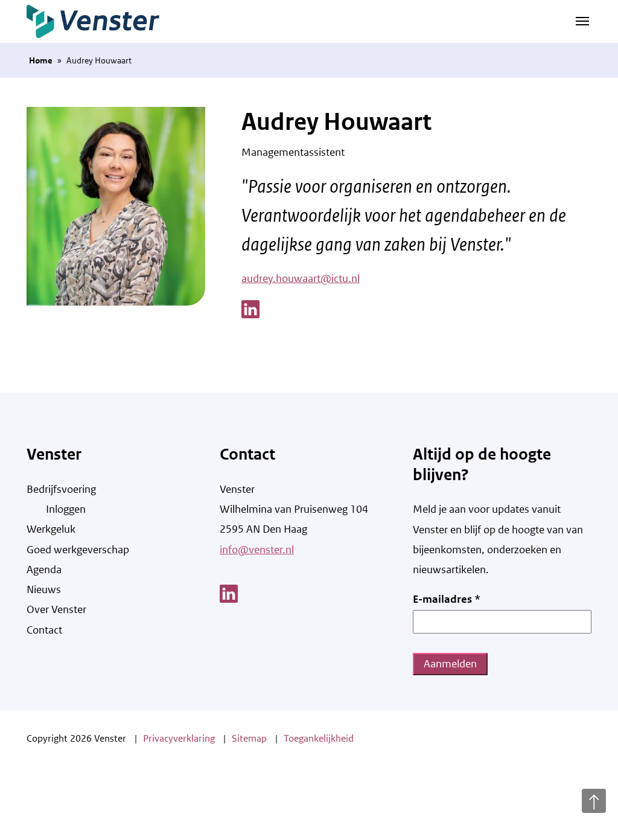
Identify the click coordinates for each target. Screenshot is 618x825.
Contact (44, 630)
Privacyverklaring (179, 738)
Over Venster (56, 609)
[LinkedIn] (250, 308)
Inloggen (66, 509)
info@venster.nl (257, 549)
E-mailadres (446, 599)
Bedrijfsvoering (61, 489)
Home (41, 60)
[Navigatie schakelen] (582, 20)
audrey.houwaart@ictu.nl (300, 278)
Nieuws (44, 589)
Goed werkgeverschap (78, 549)
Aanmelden (450, 663)
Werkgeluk (51, 529)
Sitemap (249, 738)
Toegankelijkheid (319, 738)
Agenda (44, 569)
